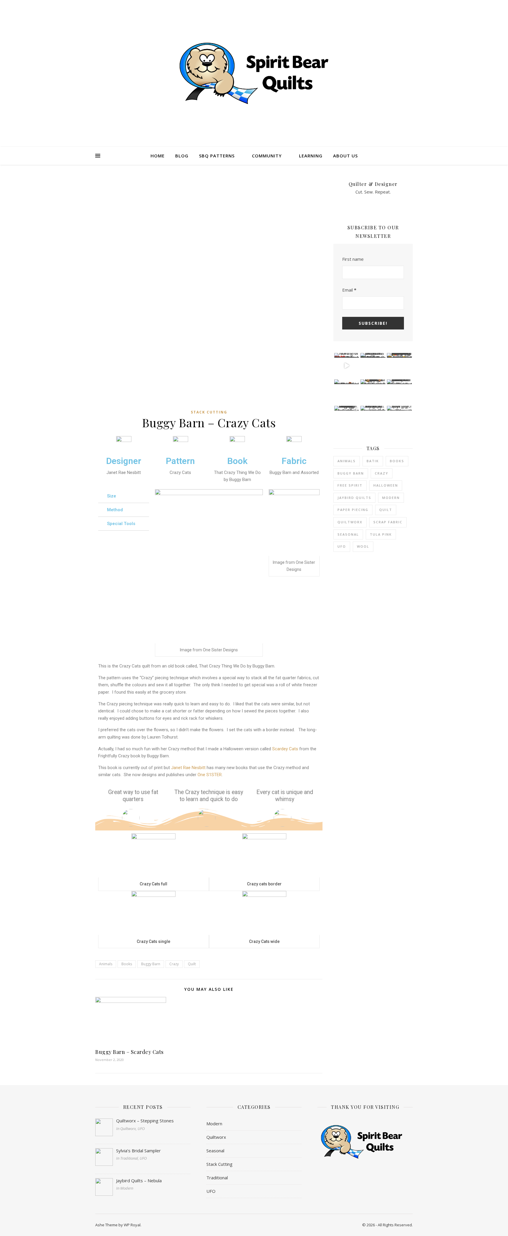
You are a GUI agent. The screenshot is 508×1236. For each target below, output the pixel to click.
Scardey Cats (285, 748)
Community (267, 156)
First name (353, 259)
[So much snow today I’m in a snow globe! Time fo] (399, 391)
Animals (105, 963)
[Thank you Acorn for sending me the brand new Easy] (399, 365)
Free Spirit (349, 485)
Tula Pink (381, 534)
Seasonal (348, 534)
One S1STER (210, 774)
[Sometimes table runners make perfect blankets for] (346, 391)
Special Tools (121, 523)
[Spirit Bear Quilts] (254, 73)
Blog (181, 156)
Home (158, 156)
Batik (373, 461)
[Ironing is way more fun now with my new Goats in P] (372, 391)
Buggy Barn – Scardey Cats (129, 1051)
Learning (310, 156)
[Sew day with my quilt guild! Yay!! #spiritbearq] (399, 418)
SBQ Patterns (217, 156)
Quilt (192, 963)
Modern (391, 497)
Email (349, 290)
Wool (363, 546)
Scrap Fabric (387, 522)
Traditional (217, 1177)
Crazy (174, 963)
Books (126, 963)
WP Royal (132, 1224)
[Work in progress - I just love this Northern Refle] (372, 365)
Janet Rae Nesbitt (188, 767)
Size (111, 496)
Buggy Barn (150, 963)
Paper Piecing (352, 509)
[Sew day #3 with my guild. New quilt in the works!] (372, 418)
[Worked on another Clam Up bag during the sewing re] (346, 418)
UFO (341, 546)
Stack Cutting (209, 412)
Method (115, 509)
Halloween (385, 485)
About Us (345, 156)
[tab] (123, 496)
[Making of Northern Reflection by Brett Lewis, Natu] (346, 365)
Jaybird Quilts (354, 497)
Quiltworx (349, 522)
